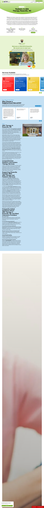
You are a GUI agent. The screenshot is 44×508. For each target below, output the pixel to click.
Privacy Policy (6, 504)
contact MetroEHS (8, 240)
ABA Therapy (6, 81)
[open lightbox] (22, 59)
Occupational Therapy (31, 82)
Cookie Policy (3, 504)
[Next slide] (41, 92)
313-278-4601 (22, 30)
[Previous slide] (39, 92)
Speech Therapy (19, 81)
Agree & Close (7, 505)
